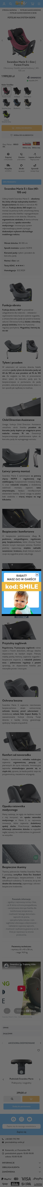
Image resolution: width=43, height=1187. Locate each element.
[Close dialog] (37, 574)
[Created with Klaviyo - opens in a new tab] (21, 617)
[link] (21, 592)
